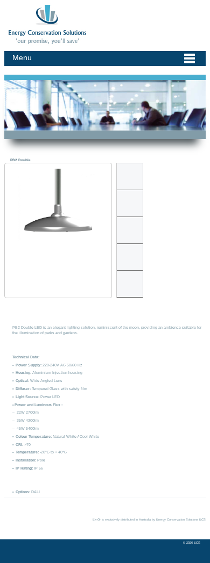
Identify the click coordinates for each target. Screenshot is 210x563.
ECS (8, 6)
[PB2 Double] (58, 207)
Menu (22, 57)
